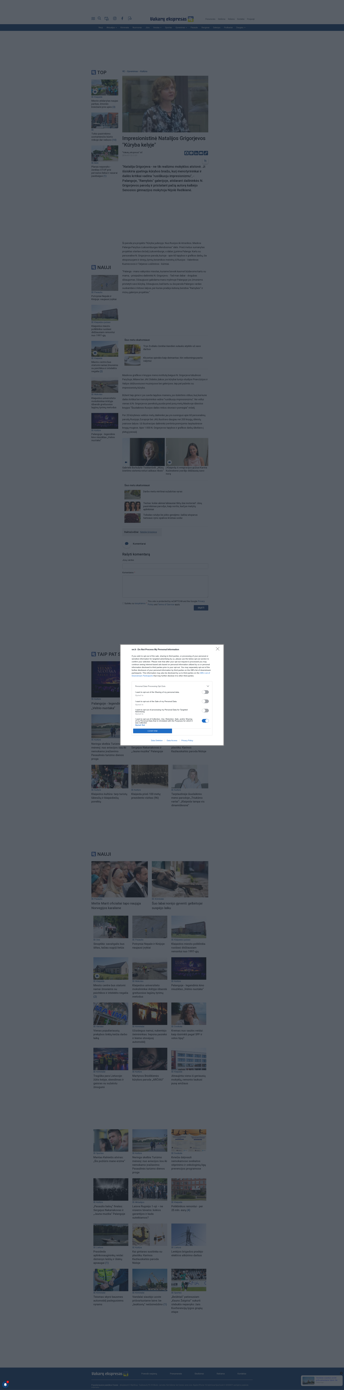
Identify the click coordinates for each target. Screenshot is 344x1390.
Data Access (172, 740)
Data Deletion (157, 740)
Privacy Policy (187, 740)
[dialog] (172, 695)
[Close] (218, 649)
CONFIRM (153, 731)
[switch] (205, 692)
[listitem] (172, 686)
